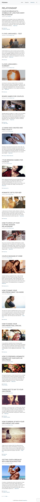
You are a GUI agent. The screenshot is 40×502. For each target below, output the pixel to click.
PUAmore (5, 2)
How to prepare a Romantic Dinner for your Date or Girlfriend (13, 358)
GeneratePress (24, 500)
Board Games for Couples (13, 96)
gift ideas (4, 29)
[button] (36, 2)
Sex (7, 188)
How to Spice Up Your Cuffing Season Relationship (11, 224)
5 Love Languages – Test (12, 33)
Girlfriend (8, 417)
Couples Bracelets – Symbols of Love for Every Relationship (13, 13)
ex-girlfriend (5, 417)
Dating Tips (27, 2)
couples (4, 123)
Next (6, 496)
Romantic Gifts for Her (11, 192)
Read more (15, 25)
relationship (8, 29)
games (7, 123)
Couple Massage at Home (12, 256)
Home (22, 2)
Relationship (32, 2)
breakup (4, 455)
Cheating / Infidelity (6, 155)
